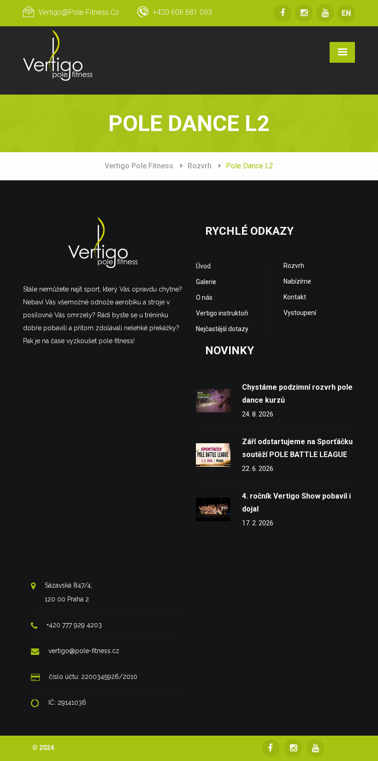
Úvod (203, 266)
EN (346, 13)
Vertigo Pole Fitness (139, 165)
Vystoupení (300, 312)
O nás (204, 297)
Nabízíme (297, 281)
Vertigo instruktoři (222, 313)
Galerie (206, 281)
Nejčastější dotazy (222, 329)
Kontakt (295, 297)
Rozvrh (200, 165)
